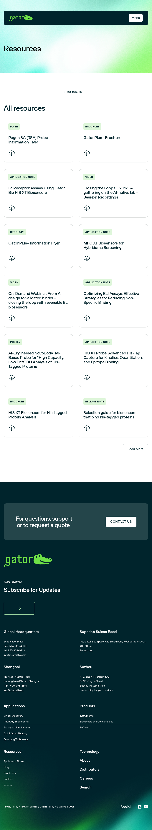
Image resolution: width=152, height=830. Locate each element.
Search (86, 787)
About (85, 760)
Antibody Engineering (16, 721)
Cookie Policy (47, 806)
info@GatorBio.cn (14, 690)
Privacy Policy (11, 806)
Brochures (10, 773)
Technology (89, 751)
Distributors (90, 769)
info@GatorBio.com (15, 655)
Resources (13, 751)
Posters (8, 779)
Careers (86, 778)
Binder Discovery (13, 715)
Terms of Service (29, 806)
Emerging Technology (16, 739)
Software (85, 727)
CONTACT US (121, 521)
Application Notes (14, 761)
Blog (6, 767)
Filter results (73, 92)
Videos (7, 785)
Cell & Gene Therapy (15, 733)
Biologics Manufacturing (17, 727)
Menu (136, 18)
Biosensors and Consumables (96, 721)
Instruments (86, 715)
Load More (135, 449)
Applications (14, 706)
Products (87, 706)
